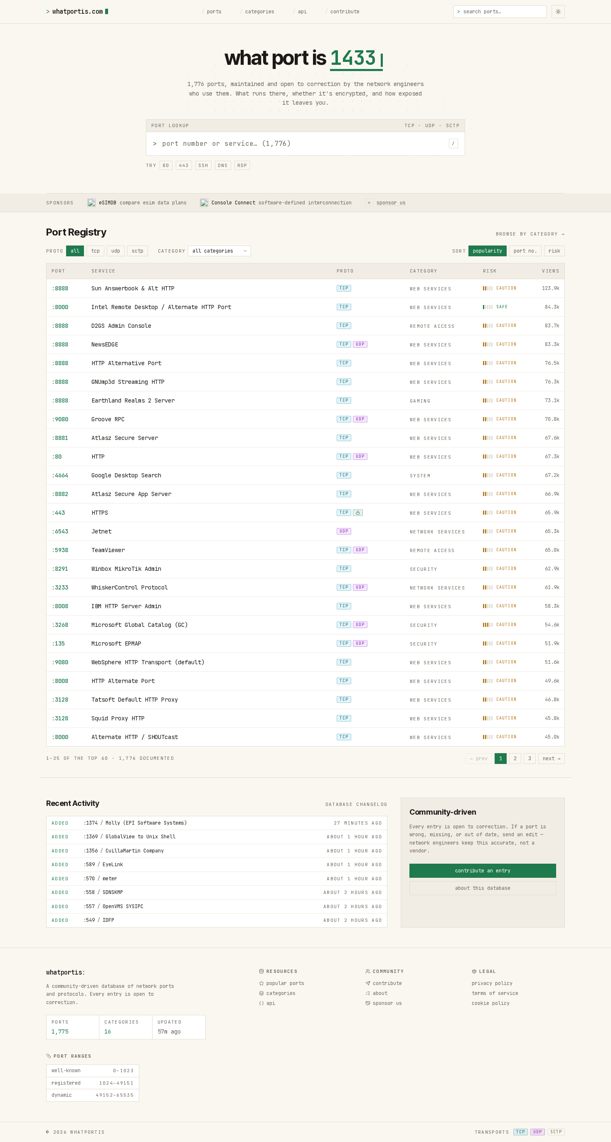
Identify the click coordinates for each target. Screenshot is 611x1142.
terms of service (495, 993)
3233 (60, 587)
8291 (60, 568)
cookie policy (491, 1003)
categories (257, 11)
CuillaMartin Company (123, 850)
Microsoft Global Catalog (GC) (139, 625)
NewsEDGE (104, 344)
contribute (342, 11)
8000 (60, 307)
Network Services (437, 532)
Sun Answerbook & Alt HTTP (133, 288)
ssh (203, 165)
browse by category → (530, 234)
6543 (60, 531)
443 (184, 165)
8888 (60, 288)
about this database (482, 888)
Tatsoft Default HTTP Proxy (134, 699)
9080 (60, 419)
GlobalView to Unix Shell (129, 836)
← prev (479, 758)
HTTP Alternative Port (126, 363)
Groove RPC (108, 419)
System (420, 476)
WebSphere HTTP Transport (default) (147, 662)
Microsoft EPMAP (116, 643)
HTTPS (99, 512)
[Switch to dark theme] (558, 11)
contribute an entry (482, 870)
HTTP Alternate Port (123, 681)
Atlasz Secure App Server (131, 494)
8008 (60, 606)
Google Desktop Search (126, 475)
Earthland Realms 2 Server (133, 400)
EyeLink (103, 864)
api (300, 11)
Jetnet (101, 531)
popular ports (285, 983)
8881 (60, 438)
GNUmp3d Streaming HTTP (128, 382)
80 (166, 165)
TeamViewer (108, 550)
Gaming (420, 401)
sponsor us (387, 1003)
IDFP (98, 920)
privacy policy (492, 983)
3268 (60, 625)
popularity (487, 251)
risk (554, 251)
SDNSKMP (103, 892)
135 (58, 643)
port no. (525, 251)
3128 (60, 699)
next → (551, 758)
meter (100, 878)
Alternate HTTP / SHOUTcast (134, 737)
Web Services (430, 289)
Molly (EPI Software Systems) (135, 823)
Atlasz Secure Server (124, 438)
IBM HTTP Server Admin (126, 606)
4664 (60, 475)
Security (424, 569)
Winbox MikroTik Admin (126, 568)
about (380, 993)
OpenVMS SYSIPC (113, 906)
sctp (137, 251)
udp (115, 251)
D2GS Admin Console (121, 325)
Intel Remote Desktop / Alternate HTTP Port (161, 307)
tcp (95, 251)
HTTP (98, 456)
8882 (60, 494)
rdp (242, 165)
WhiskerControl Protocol (129, 587)
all (75, 251)
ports (212, 11)
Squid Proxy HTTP (118, 718)
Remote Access (432, 326)
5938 (60, 550)
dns (223, 165)
